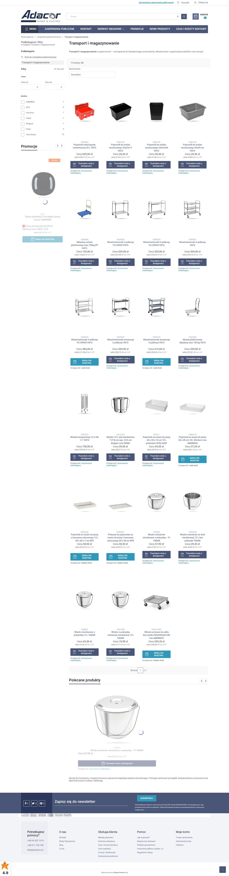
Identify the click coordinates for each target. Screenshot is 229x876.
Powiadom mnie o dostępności (86, 164)
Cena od (24, 82)
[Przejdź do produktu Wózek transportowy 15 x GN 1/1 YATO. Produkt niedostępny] (84, 404)
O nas (61, 849)
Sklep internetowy (113, 872)
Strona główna (27, 37)
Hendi (28, 118)
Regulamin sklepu (145, 852)
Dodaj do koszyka (44, 239)
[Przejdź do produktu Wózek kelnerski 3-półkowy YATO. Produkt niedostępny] (192, 209)
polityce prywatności (152, 810)
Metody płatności (105, 837)
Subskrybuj (146, 798)
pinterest (42, 803)
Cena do (48, 82)
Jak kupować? (143, 837)
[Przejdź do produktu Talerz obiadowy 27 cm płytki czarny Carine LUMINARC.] (42, 183)
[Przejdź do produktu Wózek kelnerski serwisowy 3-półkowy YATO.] (156, 306)
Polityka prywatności (146, 845)
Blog (61, 845)
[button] (184, 16)
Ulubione (180, 845)
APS (28, 107)
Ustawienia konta (183, 841)
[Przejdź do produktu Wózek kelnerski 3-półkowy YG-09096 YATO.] (84, 306)
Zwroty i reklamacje (106, 852)
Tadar (28, 129)
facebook (26, 803)
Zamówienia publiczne (108, 856)
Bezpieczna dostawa (146, 841)
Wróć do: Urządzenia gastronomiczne (40, 57)
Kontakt (185, 2)
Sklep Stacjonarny (67, 841)
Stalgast (29, 124)
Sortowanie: (75, 69)
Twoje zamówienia (184, 837)
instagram (34, 803)
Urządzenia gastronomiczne (49, 37)
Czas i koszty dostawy (108, 845)
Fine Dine (30, 113)
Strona (134, 670)
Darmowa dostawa (106, 841)
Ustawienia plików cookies (149, 849)
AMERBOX (30, 102)
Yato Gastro (31, 134)
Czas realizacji (104, 849)
